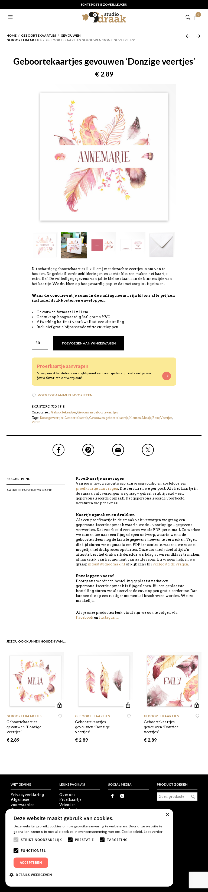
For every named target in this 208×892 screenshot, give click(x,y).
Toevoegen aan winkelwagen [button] (59, 705)
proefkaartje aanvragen (97, 488)
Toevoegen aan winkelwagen (88, 343)
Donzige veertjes (52, 418)
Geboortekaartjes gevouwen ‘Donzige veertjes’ (23, 727)
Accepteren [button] (31, 862)
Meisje (146, 418)
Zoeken (193, 797)
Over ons (67, 795)
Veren (36, 422)
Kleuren (135, 418)
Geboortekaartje (76, 418)
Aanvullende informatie (29, 490)
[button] (11, 17)
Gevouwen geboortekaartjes (97, 412)
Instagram (108, 617)
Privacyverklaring (27, 795)
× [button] (167, 815)
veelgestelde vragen (170, 564)
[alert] (89, 848)
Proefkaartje (70, 800)
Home (11, 35)
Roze (156, 418)
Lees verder (153, 831)
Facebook (84, 617)
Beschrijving (18, 479)
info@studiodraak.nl (106, 564)
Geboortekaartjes (38, 35)
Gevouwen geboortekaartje (108, 418)
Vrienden (67, 805)
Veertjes (166, 418)
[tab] (35, 479)
